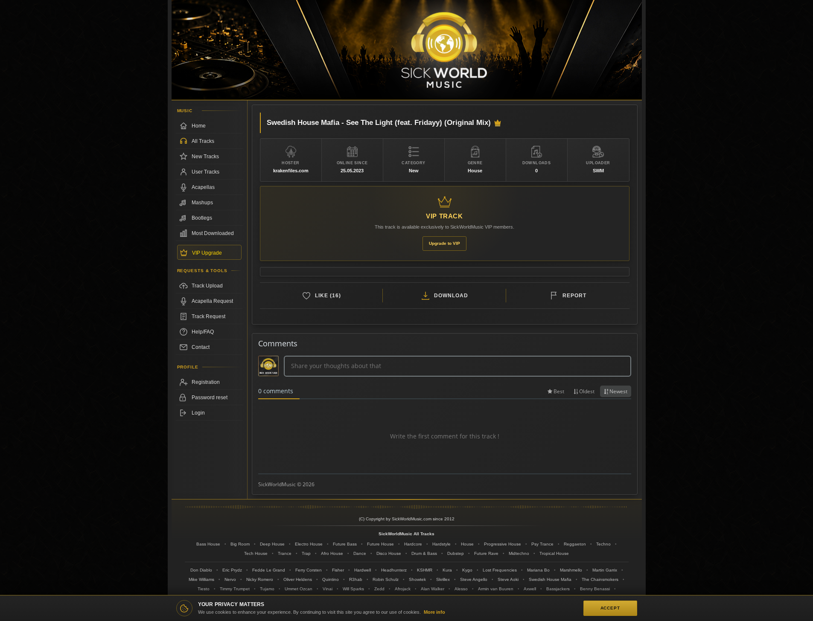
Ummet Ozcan (298, 588)
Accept (610, 608)
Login (198, 413)
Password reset (209, 397)
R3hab (355, 579)
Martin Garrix (604, 570)
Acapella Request (212, 301)
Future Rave (486, 553)
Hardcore (413, 544)
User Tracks (205, 172)
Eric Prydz (232, 570)
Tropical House (554, 553)
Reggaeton (575, 544)
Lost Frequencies (500, 570)
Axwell (530, 588)
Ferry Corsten (308, 570)
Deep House (272, 544)
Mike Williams (201, 579)
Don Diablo (201, 570)
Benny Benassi (595, 588)
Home (199, 126)
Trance (284, 553)
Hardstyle (441, 544)
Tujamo (267, 588)
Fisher (338, 570)
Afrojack (403, 588)
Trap (306, 553)
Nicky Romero (259, 579)
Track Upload (207, 286)
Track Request (208, 316)
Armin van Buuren (495, 588)
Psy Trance (542, 544)
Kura (447, 570)
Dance (359, 553)
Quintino (330, 579)
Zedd (379, 588)
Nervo (230, 579)
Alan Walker (432, 588)
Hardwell (362, 570)
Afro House (332, 553)
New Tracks (205, 157)
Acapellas (203, 187)
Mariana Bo (538, 570)
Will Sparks (353, 588)
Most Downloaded (213, 233)
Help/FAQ (203, 332)
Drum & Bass (424, 553)
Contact (201, 347)
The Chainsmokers (600, 579)
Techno (603, 544)
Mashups (202, 203)
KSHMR (424, 570)
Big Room (240, 544)
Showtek (417, 579)
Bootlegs (202, 218)
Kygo (467, 570)
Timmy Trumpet (235, 588)
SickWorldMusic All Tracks (406, 533)
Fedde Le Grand (268, 570)
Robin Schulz (386, 579)
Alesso (461, 588)
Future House (380, 544)
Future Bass (345, 544)
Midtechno (519, 553)
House (467, 544)
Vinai (327, 588)
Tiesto (204, 588)
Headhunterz (394, 570)
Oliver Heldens (297, 579)
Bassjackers (558, 588)
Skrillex (443, 579)
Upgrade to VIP (444, 243)
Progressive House (502, 544)
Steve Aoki (508, 579)
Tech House (256, 553)
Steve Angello (473, 579)
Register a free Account (209, 382)
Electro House (309, 544)
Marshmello (571, 570)
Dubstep (455, 553)
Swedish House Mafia (550, 579)
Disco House (388, 553)
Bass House (208, 544)
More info (434, 612)
